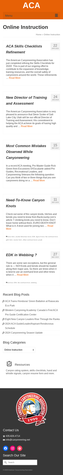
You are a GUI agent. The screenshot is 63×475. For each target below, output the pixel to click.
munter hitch (17, 240)
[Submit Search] (5, 462)
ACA (31, 5)
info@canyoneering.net (18, 439)
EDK (33, 236)
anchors (10, 282)
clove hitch (11, 236)
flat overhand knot (51, 236)
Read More (15, 78)
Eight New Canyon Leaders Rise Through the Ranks (32, 319)
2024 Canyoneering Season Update (24, 332)
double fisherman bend (23, 236)
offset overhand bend (30, 240)
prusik (40, 240)
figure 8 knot (40, 236)
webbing (34, 282)
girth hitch (9, 240)
